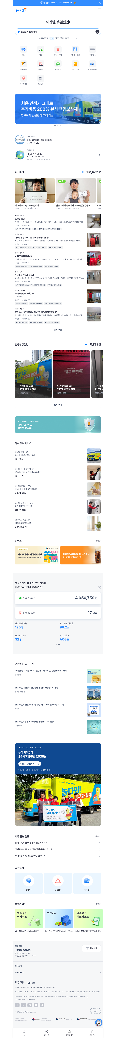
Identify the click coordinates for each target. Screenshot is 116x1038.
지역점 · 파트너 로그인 (22, 987)
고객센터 (18, 946)
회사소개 (93, 948)
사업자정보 (30, 983)
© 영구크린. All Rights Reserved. (25, 1012)
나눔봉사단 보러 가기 (28, 764)
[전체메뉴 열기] (99, 9)
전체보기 (58, 330)
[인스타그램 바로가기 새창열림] (29, 1005)
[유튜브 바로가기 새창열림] (36, 1005)
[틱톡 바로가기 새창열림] (42, 1005)
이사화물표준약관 (49, 987)
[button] (56, 125)
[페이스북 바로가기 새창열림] (17, 1005)
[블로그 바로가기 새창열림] (23, 1005)
